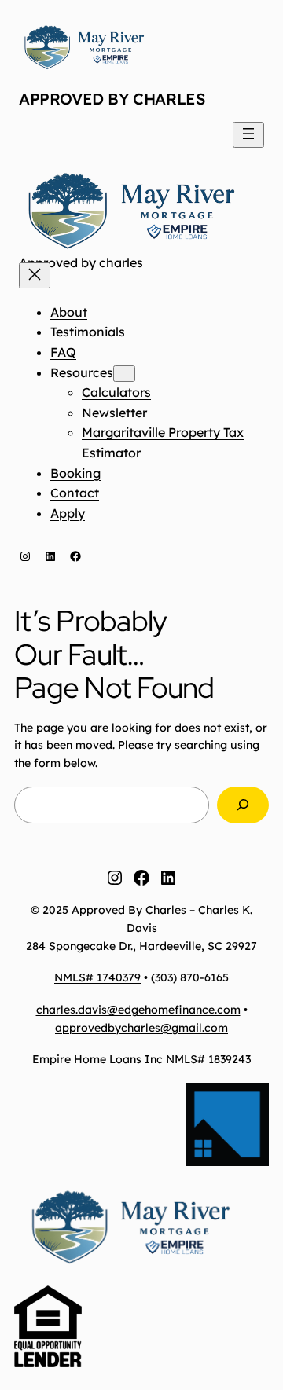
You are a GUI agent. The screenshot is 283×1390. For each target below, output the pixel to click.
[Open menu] (248, 135)
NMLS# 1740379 (97, 977)
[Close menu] (34, 275)
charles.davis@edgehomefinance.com (138, 1010)
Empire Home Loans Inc (97, 1059)
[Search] (243, 805)
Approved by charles (112, 98)
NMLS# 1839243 (208, 1059)
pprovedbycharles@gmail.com (145, 1028)
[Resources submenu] (124, 373)
